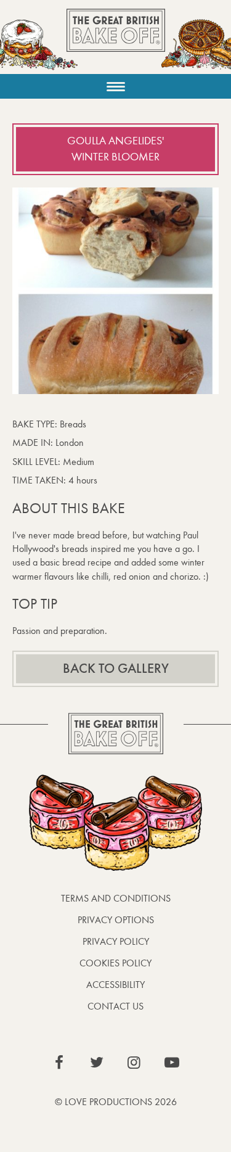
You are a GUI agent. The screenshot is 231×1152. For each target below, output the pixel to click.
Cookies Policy (115, 963)
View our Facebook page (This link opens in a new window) (59, 1062)
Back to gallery (116, 668)
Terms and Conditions (116, 898)
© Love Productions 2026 (116, 1102)
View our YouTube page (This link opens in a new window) (171, 1062)
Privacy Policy (116, 941)
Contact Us (115, 1006)
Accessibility (115, 984)
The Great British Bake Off (116, 41)
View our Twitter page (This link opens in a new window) (96, 1062)
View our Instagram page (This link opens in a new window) (134, 1062)
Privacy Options (116, 920)
